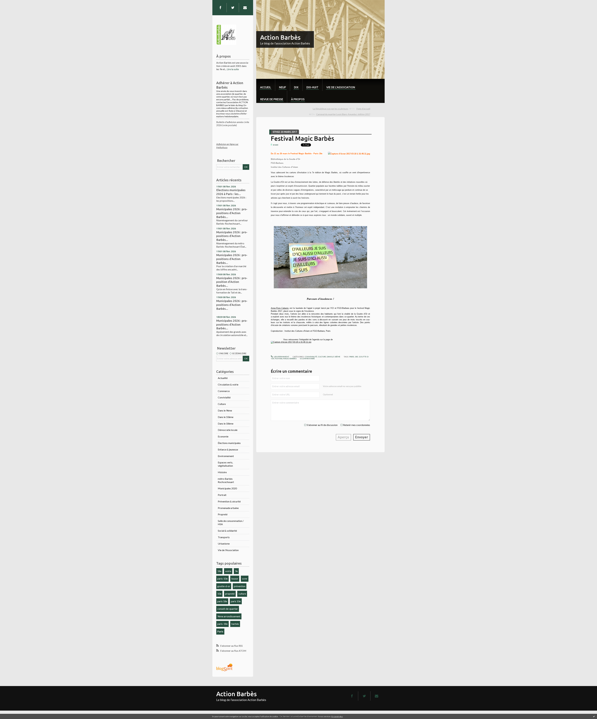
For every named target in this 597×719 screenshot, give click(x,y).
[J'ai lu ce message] (594, 716)
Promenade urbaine (228, 507)
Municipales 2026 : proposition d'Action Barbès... (231, 281)
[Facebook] (220, 7)
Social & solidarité (227, 530)
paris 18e (222, 601)
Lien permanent (281, 356)
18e (219, 571)
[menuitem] (265, 85)
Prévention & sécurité (229, 501)
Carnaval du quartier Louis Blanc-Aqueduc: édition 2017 (343, 114)
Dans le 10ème (225, 416)
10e (219, 593)
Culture (222, 403)
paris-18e (222, 623)
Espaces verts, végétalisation (225, 464)
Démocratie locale (227, 429)
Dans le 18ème (225, 423)
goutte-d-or (223, 586)
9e (236, 571)
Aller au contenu (10, 2)
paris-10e (222, 578)
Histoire (222, 472)
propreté (230, 593)
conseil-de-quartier (227, 608)
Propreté (222, 514)
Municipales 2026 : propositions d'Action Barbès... (231, 212)
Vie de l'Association (228, 550)
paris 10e (236, 601)
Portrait (222, 494)
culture (242, 593)
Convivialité (224, 397)
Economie (223, 436)
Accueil (265, 87)
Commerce (224, 391)
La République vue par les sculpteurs (330, 108)
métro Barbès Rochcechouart (226, 480)
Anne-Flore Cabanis (280, 308)
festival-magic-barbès (285, 358)
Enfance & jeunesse (228, 449)
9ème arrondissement (228, 616)
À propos (298, 99)
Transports (224, 537)
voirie (228, 571)
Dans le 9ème (225, 410)
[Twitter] (232, 7)
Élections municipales (229, 442)
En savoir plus (337, 716)
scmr (244, 578)
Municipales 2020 (227, 488)
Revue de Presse (271, 99)
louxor (234, 578)
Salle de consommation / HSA (231, 522)
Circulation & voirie (228, 384)
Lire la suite (233, 69)
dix (296, 87)
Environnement (226, 456)
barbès (235, 623)
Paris (220, 631)
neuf (282, 87)
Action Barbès (280, 37)
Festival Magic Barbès (302, 138)
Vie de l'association (340, 87)
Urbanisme (224, 543)
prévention (239, 586)
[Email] (245, 7)
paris (351, 356)
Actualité (223, 377)
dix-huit (312, 87)
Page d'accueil (363, 108)
